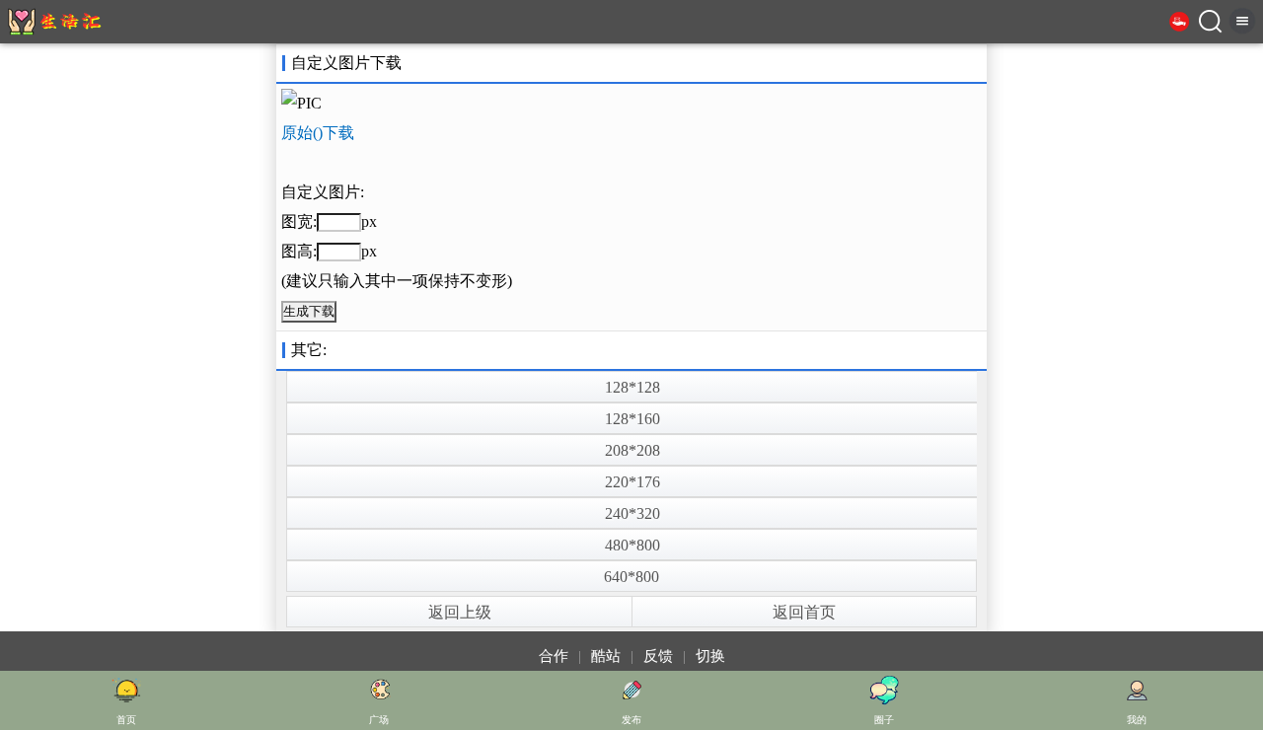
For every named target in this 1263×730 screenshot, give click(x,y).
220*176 (632, 482)
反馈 (658, 656)
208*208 (632, 450)
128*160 (632, 418)
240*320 (632, 513)
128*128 (632, 387)
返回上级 (459, 612)
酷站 (606, 656)
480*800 (632, 545)
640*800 (631, 576)
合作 (553, 656)
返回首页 (804, 612)
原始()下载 (317, 132)
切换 (710, 656)
